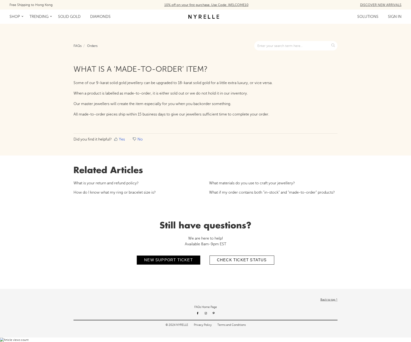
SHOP (15, 17)
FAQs (77, 46)
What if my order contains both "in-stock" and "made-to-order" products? (272, 192)
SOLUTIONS (367, 17)
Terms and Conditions (231, 325)
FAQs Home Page (205, 307)
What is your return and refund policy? (106, 183)
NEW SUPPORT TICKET (168, 260)
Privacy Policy (203, 325)
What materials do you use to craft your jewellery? (252, 183)
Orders (92, 46)
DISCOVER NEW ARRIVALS (380, 5)
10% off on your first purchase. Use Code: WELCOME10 (206, 5)
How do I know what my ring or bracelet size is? (114, 192)
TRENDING (39, 17)
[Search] (333, 45)
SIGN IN (394, 17)
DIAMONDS (100, 17)
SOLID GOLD (69, 17)
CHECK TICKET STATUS (242, 260)
